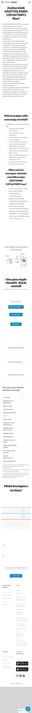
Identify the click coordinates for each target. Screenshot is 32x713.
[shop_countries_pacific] (16, 327)
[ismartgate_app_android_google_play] (22, 664)
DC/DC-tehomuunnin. (16, 218)
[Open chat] (27, 708)
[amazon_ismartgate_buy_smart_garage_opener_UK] (16, 366)
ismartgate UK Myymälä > (16, 374)
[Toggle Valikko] (29, 2)
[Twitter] (20, 676)
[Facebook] (17, 676)
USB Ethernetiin (6, 469)
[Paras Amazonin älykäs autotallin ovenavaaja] (16, 339)
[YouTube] (24, 676)
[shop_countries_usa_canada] (16, 310)
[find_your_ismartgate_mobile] (16, 494)
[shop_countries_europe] (16, 317)
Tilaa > (19, 659)
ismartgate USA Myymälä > (16, 347)
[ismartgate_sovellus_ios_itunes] (22, 669)
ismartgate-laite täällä (20, 189)
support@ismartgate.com (21, 568)
